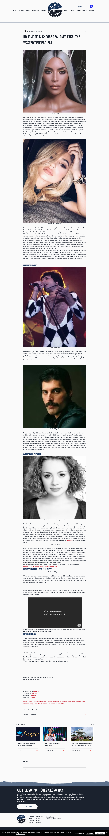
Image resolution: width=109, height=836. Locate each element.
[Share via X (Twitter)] (28, 709)
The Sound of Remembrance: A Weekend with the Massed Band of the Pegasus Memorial (82, 744)
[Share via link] (36, 709)
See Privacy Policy (21, 834)
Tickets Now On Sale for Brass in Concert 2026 (53, 744)
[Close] (107, 833)
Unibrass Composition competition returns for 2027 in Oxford (26, 744)
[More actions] (85, 31)
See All (92, 724)
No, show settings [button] (79, 833)
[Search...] (91, 6)
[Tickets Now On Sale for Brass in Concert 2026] (55, 734)
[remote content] (55, 612)
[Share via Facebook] (24, 709)
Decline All (90, 833)
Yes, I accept (100, 833)
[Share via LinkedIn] (32, 709)
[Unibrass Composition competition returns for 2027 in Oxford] (28, 734)
